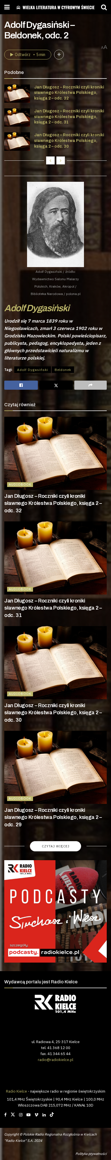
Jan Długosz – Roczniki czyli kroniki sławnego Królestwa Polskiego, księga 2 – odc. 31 (69, 116)
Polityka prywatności (91, 1153)
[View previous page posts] (50, 160)
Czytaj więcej (55, 846)
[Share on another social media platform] (90, 385)
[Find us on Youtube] (28, 1115)
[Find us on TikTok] (52, 1115)
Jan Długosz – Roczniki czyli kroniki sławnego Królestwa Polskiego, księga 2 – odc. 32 (69, 92)
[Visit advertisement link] (55, 911)
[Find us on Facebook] (5, 1115)
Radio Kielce (16, 1091)
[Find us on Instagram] (20, 1115)
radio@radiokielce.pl (55, 1059)
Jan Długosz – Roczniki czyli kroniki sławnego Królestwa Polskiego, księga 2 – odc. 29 (53, 817)
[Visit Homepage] (55, 7)
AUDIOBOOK (20, 484)
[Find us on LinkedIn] (44, 1115)
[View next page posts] (60, 160)
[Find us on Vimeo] (36, 1115)
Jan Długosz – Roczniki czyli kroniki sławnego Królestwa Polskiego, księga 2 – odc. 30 (69, 140)
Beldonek (63, 370)
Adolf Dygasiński (36, 308)
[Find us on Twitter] (13, 1115)
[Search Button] (104, 7)
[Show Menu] (7, 7)
